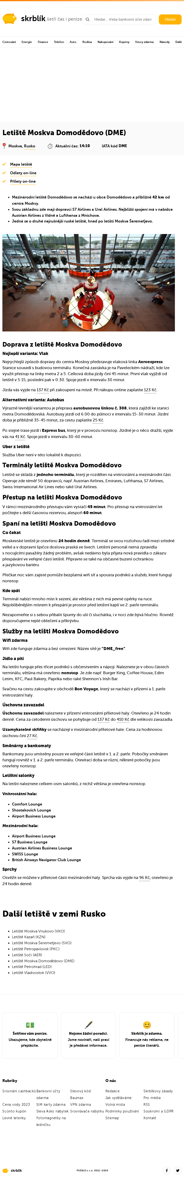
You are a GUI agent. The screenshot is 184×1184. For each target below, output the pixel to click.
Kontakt (150, 1118)
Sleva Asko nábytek (52, 1111)
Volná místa (115, 1104)
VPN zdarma (80, 1104)
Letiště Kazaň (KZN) (29, 937)
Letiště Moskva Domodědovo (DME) (43, 961)
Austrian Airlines (26, 215)
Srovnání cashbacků (19, 1091)
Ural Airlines (106, 209)
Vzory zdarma (144, 42)
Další (178, 42)
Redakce (112, 1091)
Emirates (113, 481)
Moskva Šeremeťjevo (133, 221)
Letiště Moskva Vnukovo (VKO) (38, 931)
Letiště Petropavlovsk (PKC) (36, 949)
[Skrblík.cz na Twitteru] (178, 1170)
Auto (73, 42)
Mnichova (90, 215)
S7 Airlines (81, 209)
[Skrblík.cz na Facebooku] (167, 1170)
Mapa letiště (21, 164)
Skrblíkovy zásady (158, 1091)
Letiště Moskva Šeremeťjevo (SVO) (42, 943)
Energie (27, 42)
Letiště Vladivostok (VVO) (33, 973)
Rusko (29, 146)
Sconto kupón (14, 1111)
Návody (165, 42)
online (120, 390)
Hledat (170, 19)
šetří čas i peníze (64, 19)
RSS (147, 1104)
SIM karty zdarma (51, 1104)
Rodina (87, 42)
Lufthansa (68, 215)
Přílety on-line (23, 181)
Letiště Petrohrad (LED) (32, 967)
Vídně (50, 215)
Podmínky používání (122, 1111)
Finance (43, 42)
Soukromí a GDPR (159, 1111)
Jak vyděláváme (118, 1098)
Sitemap (112, 1118)
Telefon (59, 42)
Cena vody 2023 (16, 1104)
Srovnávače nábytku (87, 1111)
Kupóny (124, 42)
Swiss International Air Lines (28, 487)
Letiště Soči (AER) (27, 955)
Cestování (9, 42)
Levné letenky (14, 1118)
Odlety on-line (23, 173)
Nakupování (105, 42)
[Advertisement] (92, 83)
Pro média (152, 1098)
